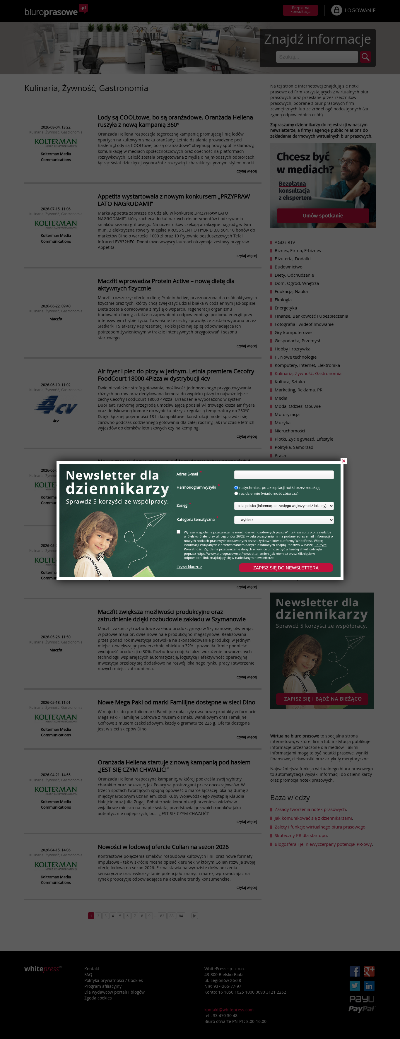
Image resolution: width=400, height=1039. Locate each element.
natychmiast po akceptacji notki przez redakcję (279, 487)
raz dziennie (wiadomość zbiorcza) (268, 493)
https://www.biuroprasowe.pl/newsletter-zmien (233, 553)
